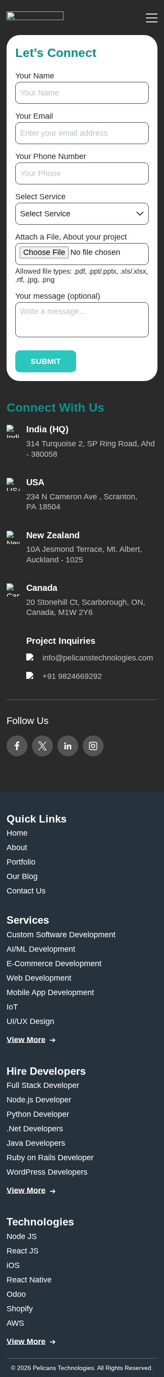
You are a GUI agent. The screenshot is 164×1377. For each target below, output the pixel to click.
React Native (29, 1280)
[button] (35, 17)
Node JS (22, 1236)
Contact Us (26, 891)
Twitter (42, 745)
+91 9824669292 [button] (72, 676)
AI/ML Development (41, 949)
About (17, 847)
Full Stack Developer (43, 1085)
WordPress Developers (47, 1172)
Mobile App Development (50, 992)
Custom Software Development (61, 935)
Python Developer (38, 1114)
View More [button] (26, 1039)
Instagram (93, 745)
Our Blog (22, 876)
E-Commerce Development (54, 963)
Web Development (39, 978)
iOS (13, 1265)
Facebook (17, 745)
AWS (15, 1323)
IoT (12, 1007)
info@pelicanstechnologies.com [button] (97, 657)
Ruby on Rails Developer (50, 1158)
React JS (22, 1251)
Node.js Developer (39, 1100)
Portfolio (21, 862)
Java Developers (36, 1143)
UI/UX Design (30, 1021)
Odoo (16, 1294)
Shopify (20, 1309)
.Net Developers (35, 1129)
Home (17, 833)
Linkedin (67, 745)
